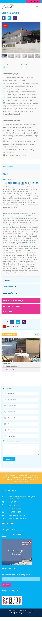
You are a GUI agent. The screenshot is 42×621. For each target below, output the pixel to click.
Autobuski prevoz (12, 306)
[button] (38, 37)
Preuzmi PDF (12, 326)
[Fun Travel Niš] (8, 6)
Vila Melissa (7, 364)
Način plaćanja (8, 286)
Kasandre (12, 225)
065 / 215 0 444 (15, 508)
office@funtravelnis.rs (17, 518)
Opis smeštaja (8, 167)
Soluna (23, 218)
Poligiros (32, 243)
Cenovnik (6, 280)
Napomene (8, 312)
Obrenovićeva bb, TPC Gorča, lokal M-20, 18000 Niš (24, 498)
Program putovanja (13, 301)
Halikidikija (24, 243)
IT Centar (28, 613)
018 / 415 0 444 (15, 502)
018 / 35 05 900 (15, 512)
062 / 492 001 (14, 505)
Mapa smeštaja (9, 293)
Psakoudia (6, 214)
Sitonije (31, 216)
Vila (4, 179)
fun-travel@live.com (17, 515)
